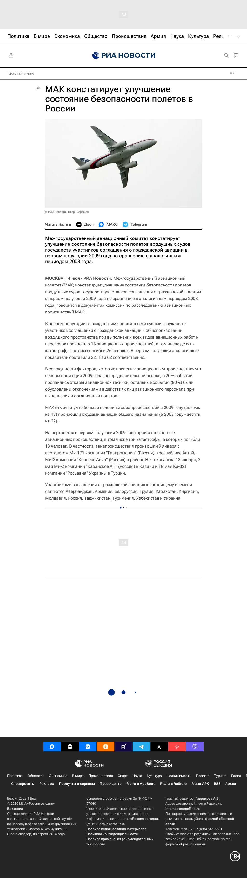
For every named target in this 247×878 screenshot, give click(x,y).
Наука (137, 776)
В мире (78, 776)
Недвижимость (179, 776)
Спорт (123, 776)
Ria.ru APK (200, 784)
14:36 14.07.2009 (20, 74)
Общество (35, 776)
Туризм (220, 776)
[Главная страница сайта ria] (124, 55)
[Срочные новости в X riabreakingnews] (177, 746)
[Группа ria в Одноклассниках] (105, 746)
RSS (217, 784)
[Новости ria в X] (159, 746)
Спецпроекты (22, 784)
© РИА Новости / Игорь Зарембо (67, 212)
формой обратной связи (185, 844)
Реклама (46, 784)
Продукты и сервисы (77, 784)
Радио (236, 776)
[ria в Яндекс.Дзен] (70, 746)
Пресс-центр (111, 784)
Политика (15, 776)
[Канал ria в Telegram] (141, 746)
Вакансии (15, 808)
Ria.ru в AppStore (140, 784)
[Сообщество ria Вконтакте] (87, 746)
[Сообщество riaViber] (195, 746)
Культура (154, 776)
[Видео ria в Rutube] (123, 746)
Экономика (58, 776)
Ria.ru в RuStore (173, 784)
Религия (202, 776)
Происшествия (101, 776)
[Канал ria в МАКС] (52, 746)
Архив (230, 784)
